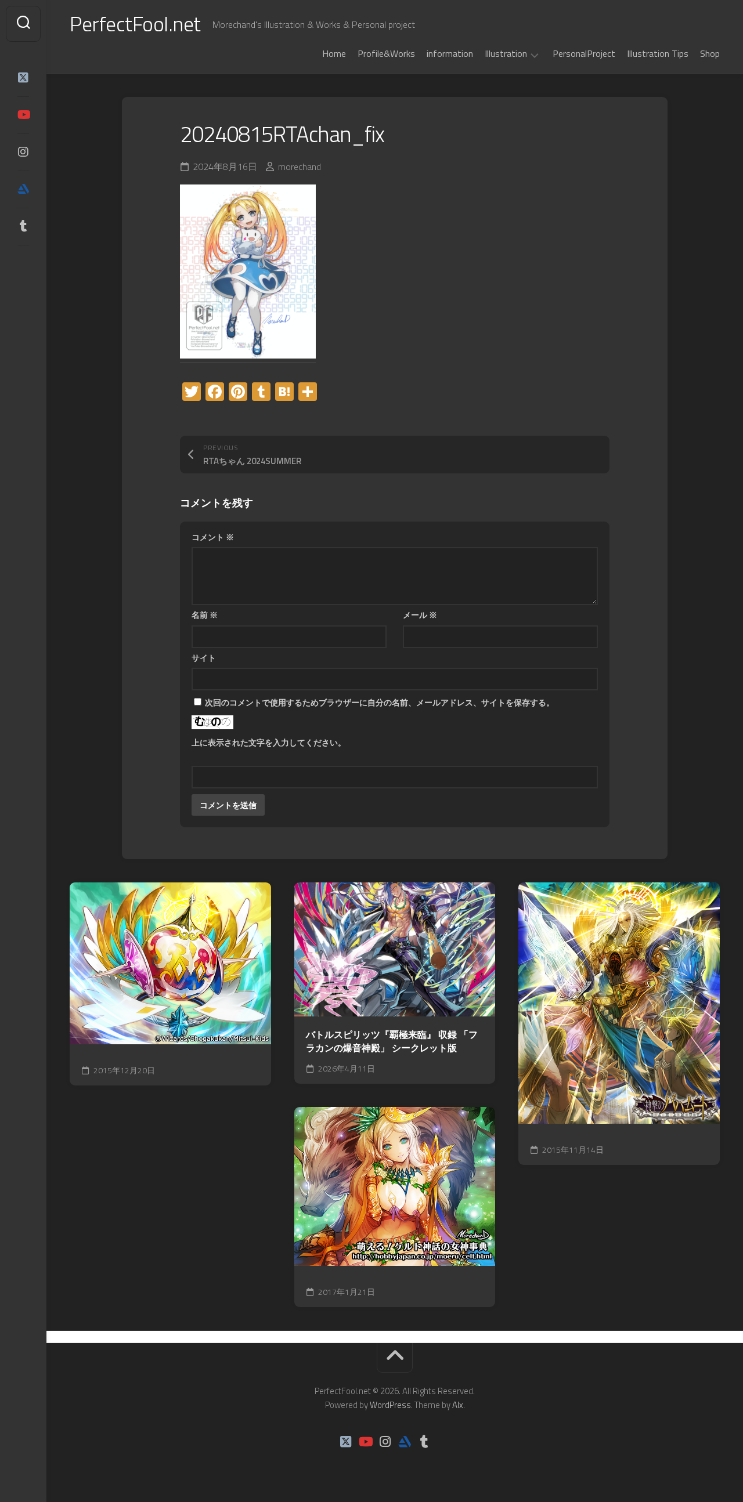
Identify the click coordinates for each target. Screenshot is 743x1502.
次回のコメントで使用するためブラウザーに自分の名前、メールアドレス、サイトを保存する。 (379, 702)
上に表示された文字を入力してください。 (269, 742)
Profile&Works (386, 53)
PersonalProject (584, 53)
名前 (205, 615)
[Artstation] (23, 189)
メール (420, 615)
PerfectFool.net (135, 23)
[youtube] (23, 115)
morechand (299, 166)
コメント (213, 537)
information (450, 53)
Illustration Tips (657, 53)
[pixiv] (23, 262)
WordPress (390, 1404)
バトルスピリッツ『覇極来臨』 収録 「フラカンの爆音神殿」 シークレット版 (392, 1041)
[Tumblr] (23, 226)
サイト (204, 658)
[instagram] (23, 152)
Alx (457, 1404)
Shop (710, 53)
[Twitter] (23, 77)
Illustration (506, 54)
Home (334, 53)
